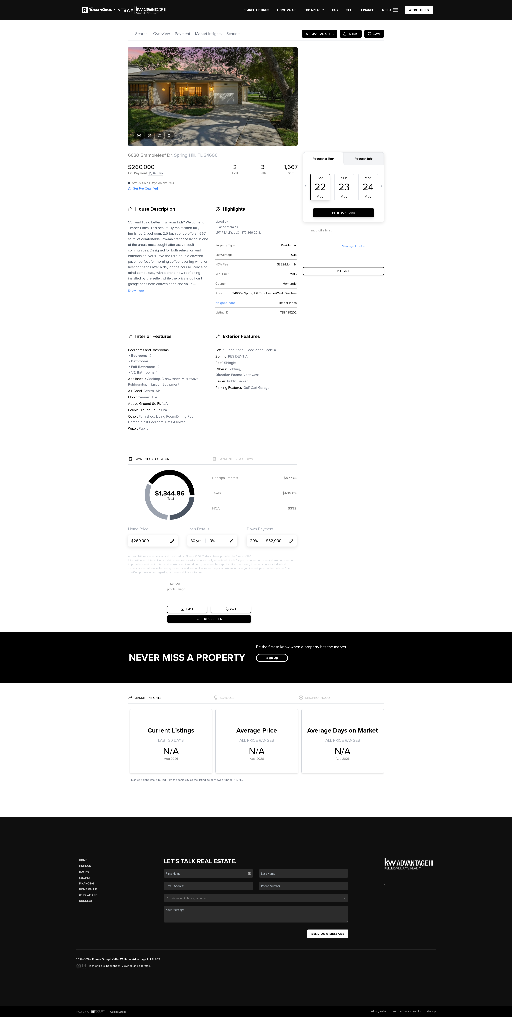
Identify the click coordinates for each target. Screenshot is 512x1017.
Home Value (286, 10)
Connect (85, 901)
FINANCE (367, 10)
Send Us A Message (327, 934)
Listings (85, 866)
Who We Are (88, 895)
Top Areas (312, 10)
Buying (84, 871)
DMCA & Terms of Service (406, 1011)
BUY (335, 10)
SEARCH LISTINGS (256, 10)
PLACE (156, 959)
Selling (84, 877)
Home (83, 860)
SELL (349, 10)
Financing (86, 883)
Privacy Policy (379, 1011)
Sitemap (431, 1011)
